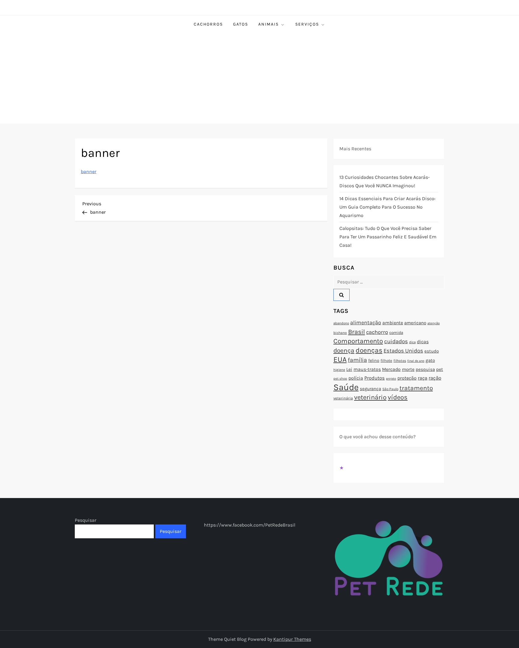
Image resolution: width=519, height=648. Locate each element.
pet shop (340, 379)
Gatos (240, 24)
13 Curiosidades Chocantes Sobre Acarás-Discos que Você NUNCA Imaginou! (384, 181)
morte (408, 369)
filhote (386, 360)
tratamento (416, 388)
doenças (369, 350)
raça (422, 378)
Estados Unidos (403, 350)
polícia (355, 378)
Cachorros (208, 24)
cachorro (377, 332)
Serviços (307, 24)
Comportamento (358, 341)
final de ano (415, 361)
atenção (433, 323)
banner (88, 171)
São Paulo (390, 389)
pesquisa (425, 369)
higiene (339, 370)
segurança (370, 388)
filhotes (399, 361)
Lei (349, 369)
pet (439, 369)
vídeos (398, 397)
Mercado (391, 369)
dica (412, 342)
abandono (341, 323)
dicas (423, 341)
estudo (431, 351)
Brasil (356, 331)
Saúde (346, 387)
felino (373, 360)
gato (430, 360)
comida (396, 332)
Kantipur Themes (292, 639)
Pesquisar (85, 520)
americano (415, 323)
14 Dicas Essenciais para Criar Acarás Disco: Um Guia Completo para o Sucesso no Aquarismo (387, 207)
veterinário (370, 397)
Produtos (374, 378)
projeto (391, 379)
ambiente (392, 323)
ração (435, 378)
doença (343, 350)
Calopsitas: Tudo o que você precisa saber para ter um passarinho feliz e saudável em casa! (387, 236)
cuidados (396, 341)
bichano (340, 333)
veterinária (343, 398)
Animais (268, 24)
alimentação (365, 322)
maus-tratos (367, 369)
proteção (407, 378)
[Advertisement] (259, 78)
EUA (340, 359)
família (357, 359)
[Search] (341, 295)
